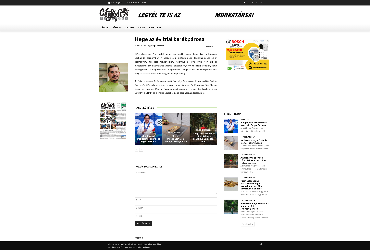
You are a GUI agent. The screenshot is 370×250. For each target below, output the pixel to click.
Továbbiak (246, 224)
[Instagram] (248, 2)
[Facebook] (244, 2)
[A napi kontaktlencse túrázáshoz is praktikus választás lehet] (231, 161)
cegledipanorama (155, 46)
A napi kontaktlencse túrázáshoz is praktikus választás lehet (204, 137)
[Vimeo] (256, 2)
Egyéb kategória (175, 133)
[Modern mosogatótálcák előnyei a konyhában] (175, 129)
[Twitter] (252, 2)
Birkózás (148, 133)
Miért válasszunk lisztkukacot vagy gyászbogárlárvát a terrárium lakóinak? (251, 185)
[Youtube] (260, 2)
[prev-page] (136, 150)
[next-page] (141, 150)
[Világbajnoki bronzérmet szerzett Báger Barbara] (148, 129)
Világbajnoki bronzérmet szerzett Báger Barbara (148, 139)
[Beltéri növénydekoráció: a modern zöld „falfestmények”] (231, 207)
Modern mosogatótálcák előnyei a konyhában (176, 139)
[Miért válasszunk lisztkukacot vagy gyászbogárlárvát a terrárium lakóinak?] (231, 184)
